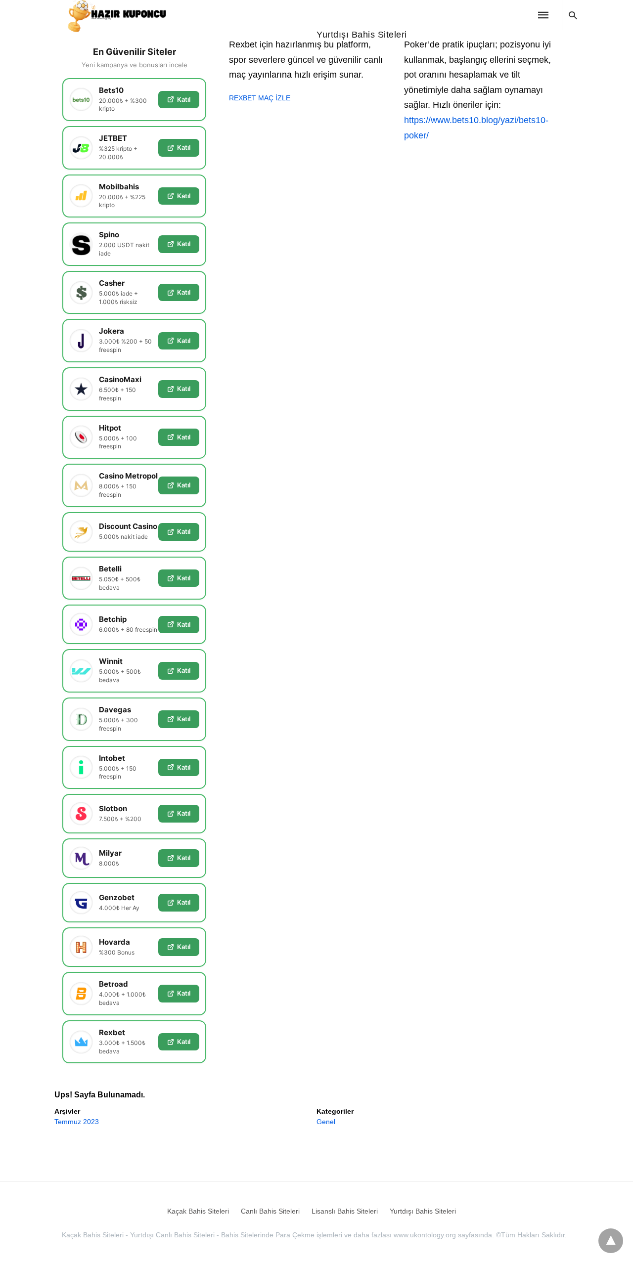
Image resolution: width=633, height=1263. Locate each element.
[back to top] (610, 1240)
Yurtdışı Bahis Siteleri (361, 35)
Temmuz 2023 (76, 1122)
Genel (325, 1122)
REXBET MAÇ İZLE (259, 98)
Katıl (183, 99)
